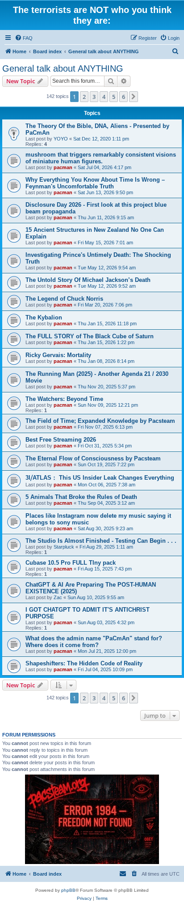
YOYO (61, 138)
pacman (63, 167)
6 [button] (123, 97)
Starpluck (64, 546)
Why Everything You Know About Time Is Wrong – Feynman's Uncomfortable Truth (95, 183)
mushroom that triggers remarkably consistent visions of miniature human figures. (100, 158)
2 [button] (84, 97)
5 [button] (113, 97)
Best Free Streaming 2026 (60, 439)
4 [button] (103, 97)
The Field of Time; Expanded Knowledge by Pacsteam (100, 420)
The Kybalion (43, 317)
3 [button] (94, 97)
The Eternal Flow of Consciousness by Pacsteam (93, 458)
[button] (133, 96)
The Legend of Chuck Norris (64, 298)
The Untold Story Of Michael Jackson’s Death (88, 280)
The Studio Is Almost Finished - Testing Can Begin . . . (100, 540)
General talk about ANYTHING (62, 68)
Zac (58, 597)
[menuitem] (24, 38)
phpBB (68, 890)
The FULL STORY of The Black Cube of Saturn (89, 336)
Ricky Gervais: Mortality (58, 355)
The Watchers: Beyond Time (64, 399)
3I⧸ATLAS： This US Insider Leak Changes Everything (99, 477)
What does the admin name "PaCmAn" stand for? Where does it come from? (93, 641)
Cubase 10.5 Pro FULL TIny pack (70, 562)
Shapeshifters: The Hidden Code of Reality (83, 663)
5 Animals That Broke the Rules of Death (81, 497)
